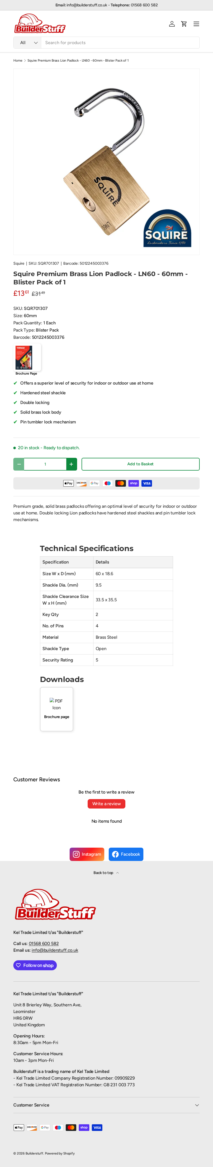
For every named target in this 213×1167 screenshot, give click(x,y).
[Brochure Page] (27, 357)
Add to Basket (140, 463)
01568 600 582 (44, 943)
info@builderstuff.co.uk (55, 950)
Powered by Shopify (60, 1153)
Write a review (106, 803)
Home (17, 60)
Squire (18, 263)
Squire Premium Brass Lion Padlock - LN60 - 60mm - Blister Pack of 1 (77, 60)
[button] (184, 24)
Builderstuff (34, 1153)
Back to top (103, 872)
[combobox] (106, 42)
